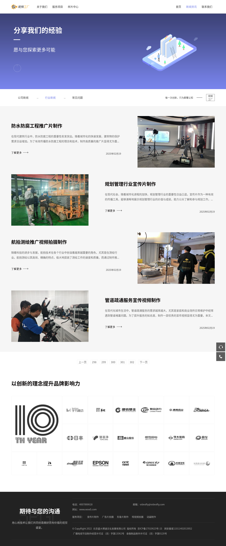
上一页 (83, 362)
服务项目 (57, 7)
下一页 (144, 362)
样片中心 (73, 7)
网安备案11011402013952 (178, 528)
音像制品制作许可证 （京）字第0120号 (146, 533)
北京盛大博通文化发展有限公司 (109, 528)
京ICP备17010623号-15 (149, 528)
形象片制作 (123, 516)
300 (113, 362)
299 (103, 362)
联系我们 (207, 7)
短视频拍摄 (137, 516)
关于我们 (42, 7)
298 (94, 362)
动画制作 (151, 516)
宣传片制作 (93, 516)
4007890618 (85, 504)
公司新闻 (23, 98)
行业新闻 (50, 98)
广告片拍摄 (108, 516)
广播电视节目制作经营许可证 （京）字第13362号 (98, 533)
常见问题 (77, 98)
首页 (178, 7)
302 (132, 362)
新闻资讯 (191, 7)
